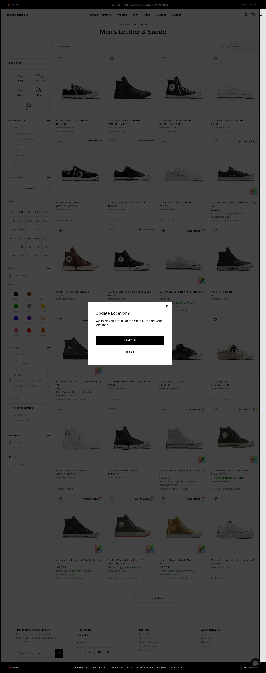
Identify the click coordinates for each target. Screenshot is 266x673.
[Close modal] (168, 305)
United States (130, 340)
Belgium (130, 351)
